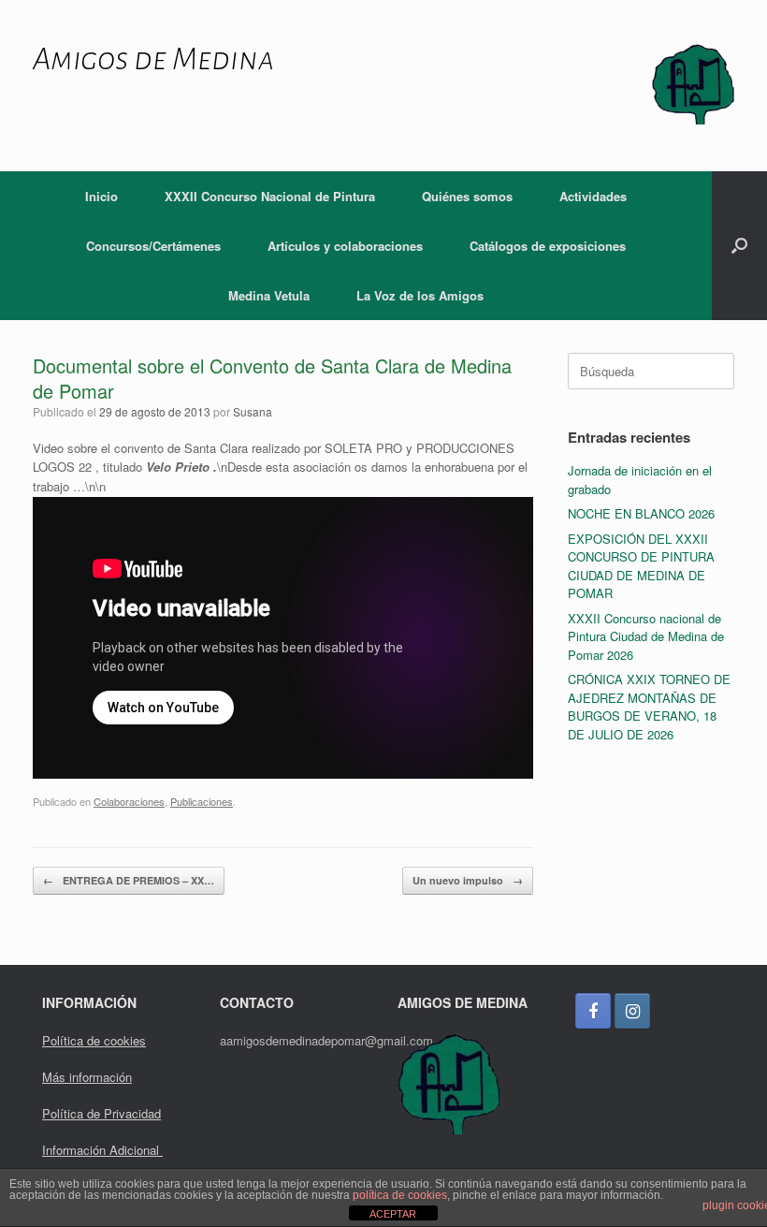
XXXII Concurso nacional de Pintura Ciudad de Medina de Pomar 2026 (646, 636)
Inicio (101, 196)
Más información (87, 1077)
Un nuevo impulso (467, 880)
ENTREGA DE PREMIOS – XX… (128, 880)
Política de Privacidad (101, 1113)
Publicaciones (201, 801)
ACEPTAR (392, 1214)
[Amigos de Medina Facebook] (593, 1011)
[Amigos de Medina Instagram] (632, 1011)
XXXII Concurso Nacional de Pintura (270, 196)
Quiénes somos (467, 196)
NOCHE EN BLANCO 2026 (641, 513)
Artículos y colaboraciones (345, 246)
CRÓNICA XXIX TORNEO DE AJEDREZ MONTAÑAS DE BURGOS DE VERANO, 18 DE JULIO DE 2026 (649, 706)
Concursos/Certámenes (153, 246)
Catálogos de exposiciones (548, 246)
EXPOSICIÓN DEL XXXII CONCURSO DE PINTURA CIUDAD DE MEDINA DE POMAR (641, 566)
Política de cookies (94, 1040)
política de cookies (400, 1195)
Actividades (593, 196)
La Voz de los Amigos (420, 295)
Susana (252, 411)
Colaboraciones (129, 801)
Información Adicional (102, 1150)
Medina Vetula (269, 295)
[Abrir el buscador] (739, 245)
